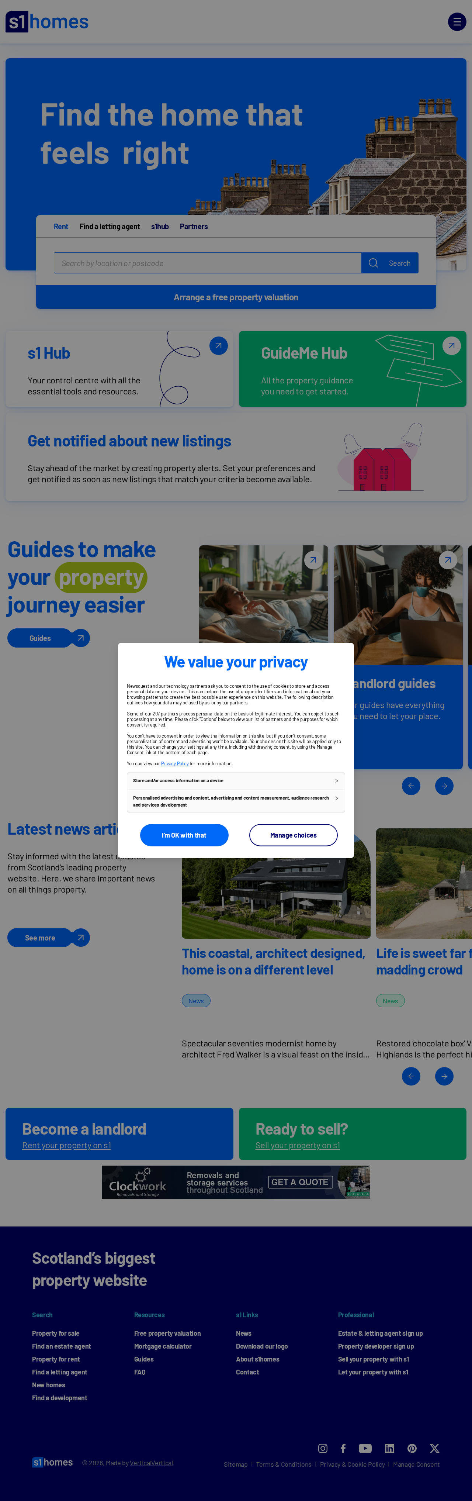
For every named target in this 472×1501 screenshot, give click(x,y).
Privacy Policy (175, 763)
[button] (236, 780)
